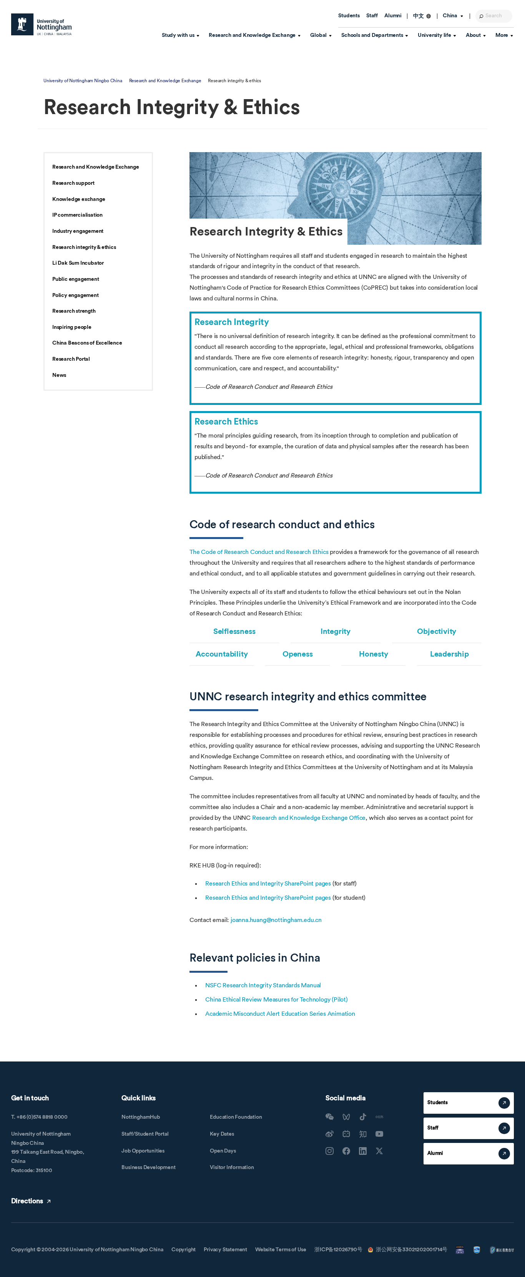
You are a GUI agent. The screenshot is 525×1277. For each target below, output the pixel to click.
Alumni (393, 15)
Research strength (74, 311)
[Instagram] (329, 1151)
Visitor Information (232, 1167)
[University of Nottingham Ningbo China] (41, 24)
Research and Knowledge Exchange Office (309, 818)
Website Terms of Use (280, 1249)
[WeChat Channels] (346, 1117)
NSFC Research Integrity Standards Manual (263, 985)
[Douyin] (363, 1117)
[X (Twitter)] (379, 1151)
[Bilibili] (346, 1134)
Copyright (183, 1249)
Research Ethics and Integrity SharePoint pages (268, 884)
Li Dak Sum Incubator (78, 263)
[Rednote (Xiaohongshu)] (379, 1117)
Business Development (148, 1167)
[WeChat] (329, 1117)
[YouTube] (379, 1134)
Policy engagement (75, 295)
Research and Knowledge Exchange (165, 80)
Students (348, 15)
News (59, 375)
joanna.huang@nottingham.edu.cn (276, 920)
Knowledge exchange (78, 199)
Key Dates (222, 1134)
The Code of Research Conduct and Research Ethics (258, 552)
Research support (73, 183)
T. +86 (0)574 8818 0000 (39, 1117)
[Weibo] (329, 1134)
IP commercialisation (77, 215)
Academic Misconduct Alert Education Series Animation (280, 1014)
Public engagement (75, 279)
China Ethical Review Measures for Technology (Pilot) (276, 1000)
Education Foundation (236, 1117)
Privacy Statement (225, 1249)
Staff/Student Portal (144, 1134)
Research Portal (71, 359)
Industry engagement (77, 231)
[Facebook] (346, 1151)
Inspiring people (71, 327)
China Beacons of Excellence (87, 343)
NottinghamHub (140, 1117)
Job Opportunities (142, 1151)
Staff (372, 15)
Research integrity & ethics (84, 247)
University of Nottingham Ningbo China (82, 80)
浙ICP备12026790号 (338, 1249)
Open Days (223, 1151)
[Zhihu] (363, 1134)
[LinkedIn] (363, 1151)
